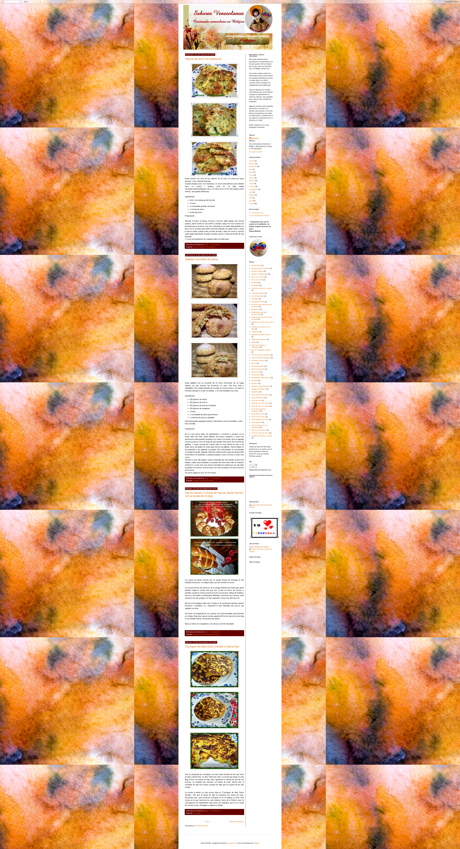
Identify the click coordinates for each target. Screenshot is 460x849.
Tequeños (255, 392)
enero (251, 183)
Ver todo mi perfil (255, 152)
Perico (253, 363)
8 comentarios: (215, 632)
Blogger (256, 843)
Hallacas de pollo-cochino (261, 335)
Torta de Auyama (257, 398)
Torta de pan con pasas (260, 406)
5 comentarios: (215, 811)
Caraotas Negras (257, 293)
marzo (251, 161)
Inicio (207, 822)
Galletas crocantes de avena (201, 259)
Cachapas (196, 813)
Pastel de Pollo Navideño (260, 358)
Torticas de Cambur (258, 430)
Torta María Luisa (258, 414)
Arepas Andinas (257, 271)
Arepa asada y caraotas (260, 268)
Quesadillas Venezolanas (260, 378)
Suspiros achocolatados (260, 386)
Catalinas (254, 299)
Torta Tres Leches (258, 417)
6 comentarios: (215, 244)
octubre (252, 186)
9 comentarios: (215, 478)
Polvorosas (255, 372)
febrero (252, 164)
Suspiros (254, 383)
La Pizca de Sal (257, 213)
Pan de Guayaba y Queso (261, 350)
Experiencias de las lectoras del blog (206, 634)
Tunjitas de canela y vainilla (261, 436)
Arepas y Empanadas (259, 274)
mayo (251, 175)
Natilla (253, 342)
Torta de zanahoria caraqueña (258, 410)
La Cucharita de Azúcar (260, 215)
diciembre (253, 166)
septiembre (253, 189)
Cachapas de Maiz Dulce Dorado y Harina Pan (212, 646)
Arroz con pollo (257, 280)
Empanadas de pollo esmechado (259, 313)
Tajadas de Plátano (258, 389)
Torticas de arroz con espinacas (203, 58)
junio (251, 172)
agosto (251, 195)
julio (250, 169)
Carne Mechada (257, 296)
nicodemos (232, 843)
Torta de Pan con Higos (260, 403)
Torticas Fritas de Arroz (260, 433)
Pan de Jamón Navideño (260, 355)
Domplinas (255, 309)
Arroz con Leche (257, 277)
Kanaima (255, 138)
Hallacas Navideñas (258, 339)
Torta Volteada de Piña (259, 419)
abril (250, 192)
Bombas (254, 283)
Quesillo (254, 380)
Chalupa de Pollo (257, 302)
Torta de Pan (256, 400)
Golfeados (255, 332)
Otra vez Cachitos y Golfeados (258, 346)
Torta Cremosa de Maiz (260, 395)
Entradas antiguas (236, 822)
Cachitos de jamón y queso (261, 288)
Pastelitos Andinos (258, 360)
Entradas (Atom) (202, 826)
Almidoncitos (256, 265)
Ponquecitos (256, 375)
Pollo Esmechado (257, 369)
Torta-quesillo (256, 422)
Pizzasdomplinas (257, 366)
